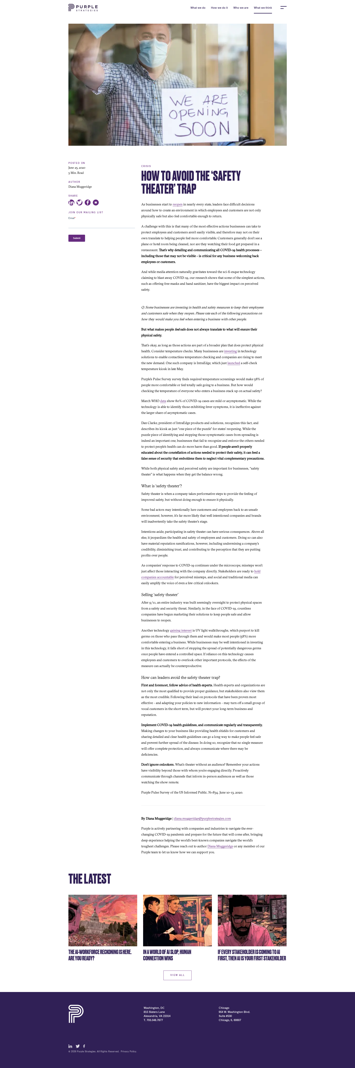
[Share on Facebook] (88, 202)
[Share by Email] (96, 202)
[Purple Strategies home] (83, 7)
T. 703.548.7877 (153, 1020)
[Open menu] (283, 7)
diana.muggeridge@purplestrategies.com (202, 818)
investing (230, 351)
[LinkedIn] (70, 1046)
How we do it (219, 8)
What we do (197, 8)
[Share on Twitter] (79, 202)
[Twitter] (78, 1046)
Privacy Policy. (129, 1052)
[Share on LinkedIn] (71, 202)
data (163, 401)
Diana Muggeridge (220, 846)
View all (177, 975)
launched (233, 363)
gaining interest (181, 630)
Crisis (146, 166)
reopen (177, 204)
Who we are (240, 8)
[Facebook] (85, 1046)
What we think (263, 8)
